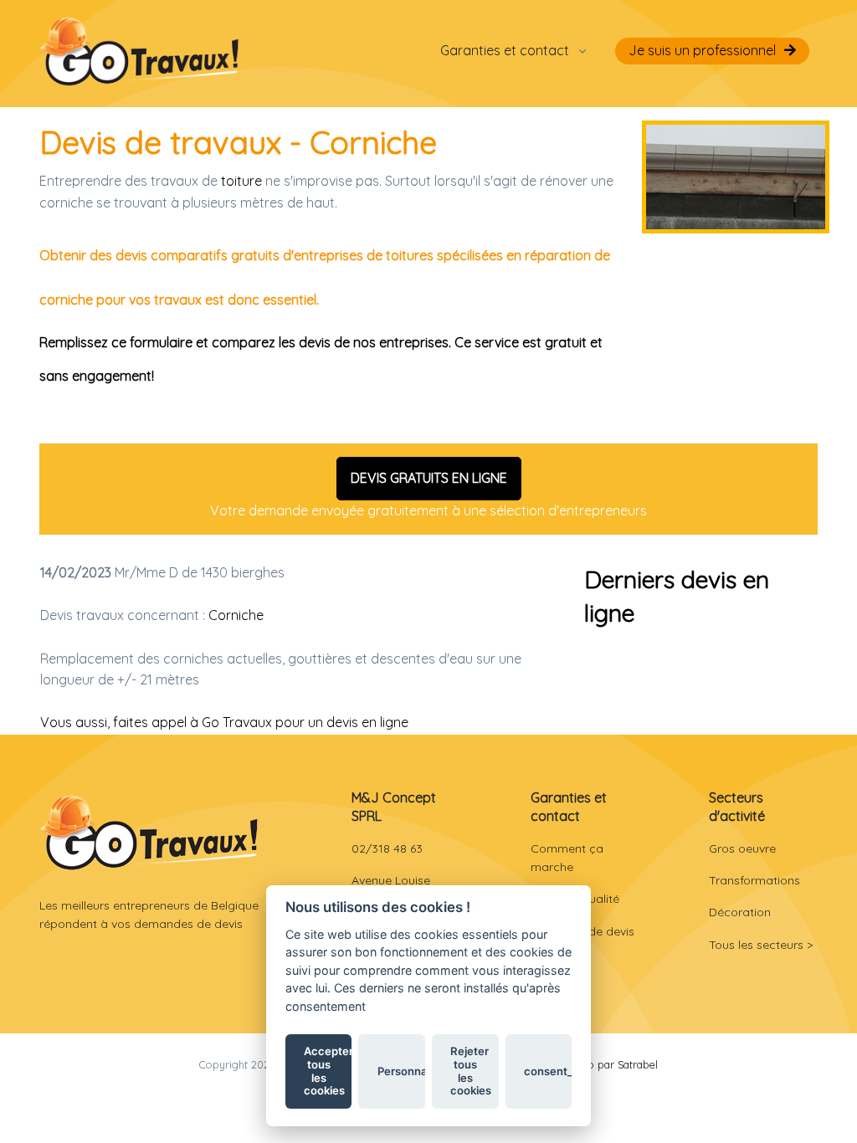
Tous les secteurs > (761, 944)
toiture (241, 180)
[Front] (149, 832)
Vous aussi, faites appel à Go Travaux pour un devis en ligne (224, 722)
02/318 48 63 (387, 848)
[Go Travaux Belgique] (139, 51)
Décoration (740, 912)
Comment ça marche (567, 857)
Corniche (236, 615)
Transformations (754, 880)
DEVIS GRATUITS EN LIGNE (429, 477)
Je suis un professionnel (702, 50)
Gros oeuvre (742, 848)
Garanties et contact (504, 50)
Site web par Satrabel (605, 1064)
